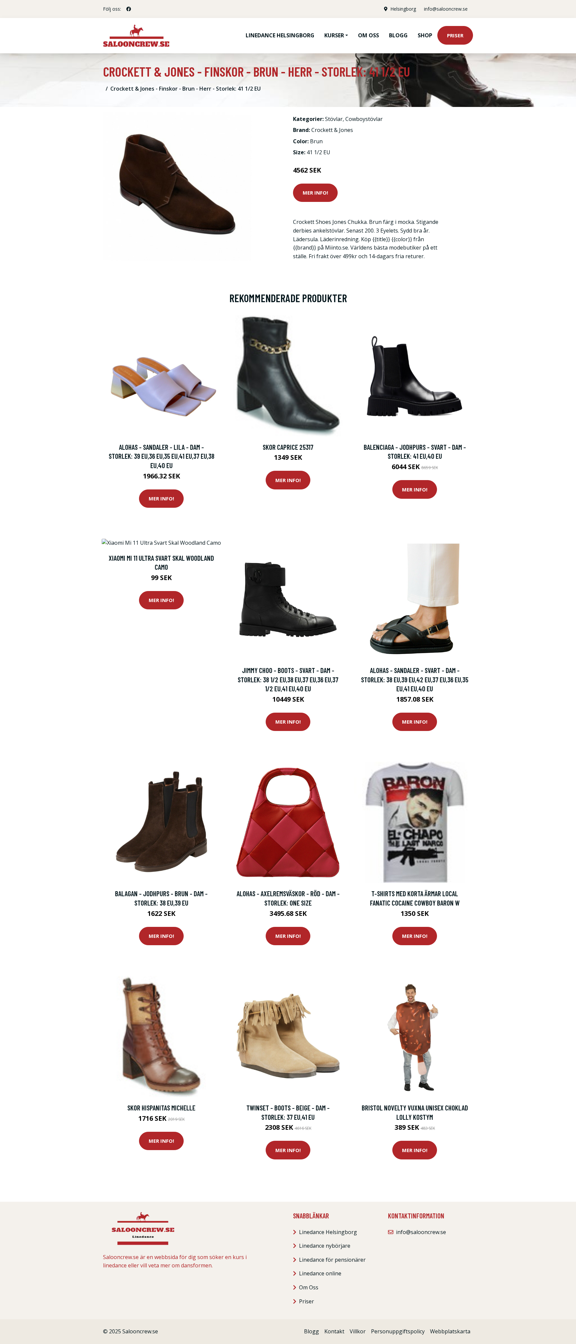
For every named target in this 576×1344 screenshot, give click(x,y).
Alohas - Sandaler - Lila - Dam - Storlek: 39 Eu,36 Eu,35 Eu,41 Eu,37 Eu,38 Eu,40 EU (161, 456)
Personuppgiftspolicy (398, 1331)
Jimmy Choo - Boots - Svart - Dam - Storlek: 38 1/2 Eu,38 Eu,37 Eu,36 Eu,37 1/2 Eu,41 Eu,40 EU (288, 679)
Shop (425, 35)
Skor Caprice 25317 (288, 447)
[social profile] (129, 9)
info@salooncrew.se (446, 9)
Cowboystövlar (364, 119)
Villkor (358, 1331)
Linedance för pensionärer (332, 1259)
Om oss (368, 35)
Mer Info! (315, 192)
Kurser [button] (334, 35)
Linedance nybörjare (324, 1245)
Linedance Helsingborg (280, 35)
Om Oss (308, 1287)
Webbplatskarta (450, 1331)
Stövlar (334, 119)
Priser (455, 35)
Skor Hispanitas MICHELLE (161, 1107)
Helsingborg (403, 9)
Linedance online (320, 1273)
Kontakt (334, 1331)
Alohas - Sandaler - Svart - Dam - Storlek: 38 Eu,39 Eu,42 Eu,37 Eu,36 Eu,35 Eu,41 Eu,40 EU (414, 679)
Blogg (398, 35)
